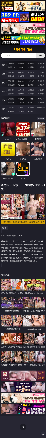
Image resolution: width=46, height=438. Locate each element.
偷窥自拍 (11, 90)
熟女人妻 (11, 76)
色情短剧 (31, 111)
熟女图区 (31, 94)
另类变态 (41, 85)
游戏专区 (41, 63)
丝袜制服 (21, 76)
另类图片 (41, 94)
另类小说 (21, 102)
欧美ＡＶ (31, 72)
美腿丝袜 (11, 94)
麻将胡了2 (11, 67)
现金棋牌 (31, 67)
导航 (3, 109)
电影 (3, 82)
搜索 (40, 55)
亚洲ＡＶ (11, 72)
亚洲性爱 (11, 81)
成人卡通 (31, 81)
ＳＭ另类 (41, 76)
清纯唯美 (21, 94)
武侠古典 (41, 99)
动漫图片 (41, 90)
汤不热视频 (41, 107)
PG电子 (11, 63)
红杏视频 (11, 111)
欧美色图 (31, 90)
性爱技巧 (41, 102)
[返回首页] (43, 433)
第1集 (4, 228)
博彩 (3, 65)
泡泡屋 (21, 111)
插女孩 (11, 107)
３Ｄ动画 (41, 72)
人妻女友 (31, 99)
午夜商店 (21, 107)
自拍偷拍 (21, 72)
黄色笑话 (31, 102)
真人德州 (21, 63)
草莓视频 (31, 107)
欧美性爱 (41, 81)
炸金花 (21, 67)
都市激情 (11, 99)
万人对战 (31, 63)
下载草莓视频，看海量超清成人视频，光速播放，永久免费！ (23, 222)
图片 (3, 91)
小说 (3, 100)
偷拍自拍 (21, 81)
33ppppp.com (23, 50)
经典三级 (21, 85)
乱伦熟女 (31, 85)
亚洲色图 (21, 90)
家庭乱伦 (21, 99)
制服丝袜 (11, 85)
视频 (3, 74)
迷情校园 (11, 102)
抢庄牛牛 (41, 67)
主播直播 (31, 76)
